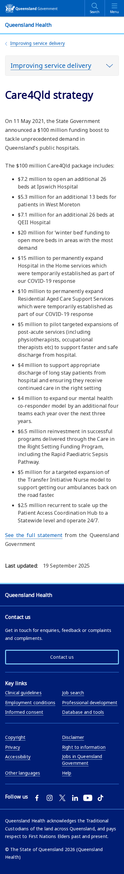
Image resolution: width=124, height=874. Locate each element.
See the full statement (34, 535)
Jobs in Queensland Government (82, 759)
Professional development (89, 702)
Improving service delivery (37, 43)
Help (67, 773)
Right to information (84, 747)
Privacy (12, 747)
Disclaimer (73, 737)
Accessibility (18, 757)
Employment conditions (30, 702)
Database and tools (83, 712)
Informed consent (24, 712)
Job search (73, 693)
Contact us (61, 657)
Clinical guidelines (23, 693)
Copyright (15, 737)
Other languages (22, 773)
